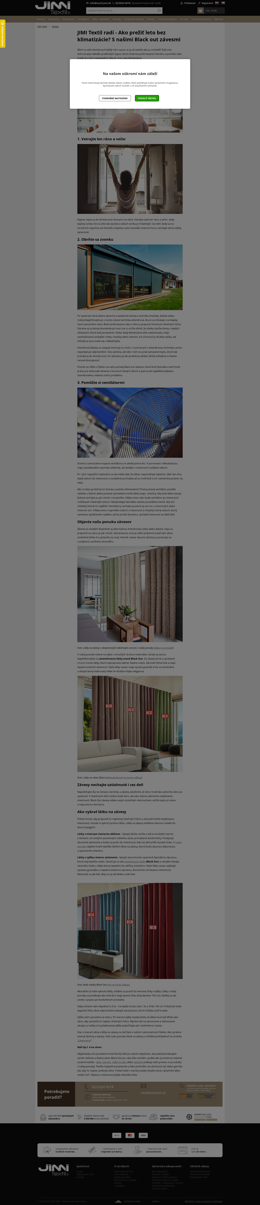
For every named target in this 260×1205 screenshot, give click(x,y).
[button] (147, 98)
